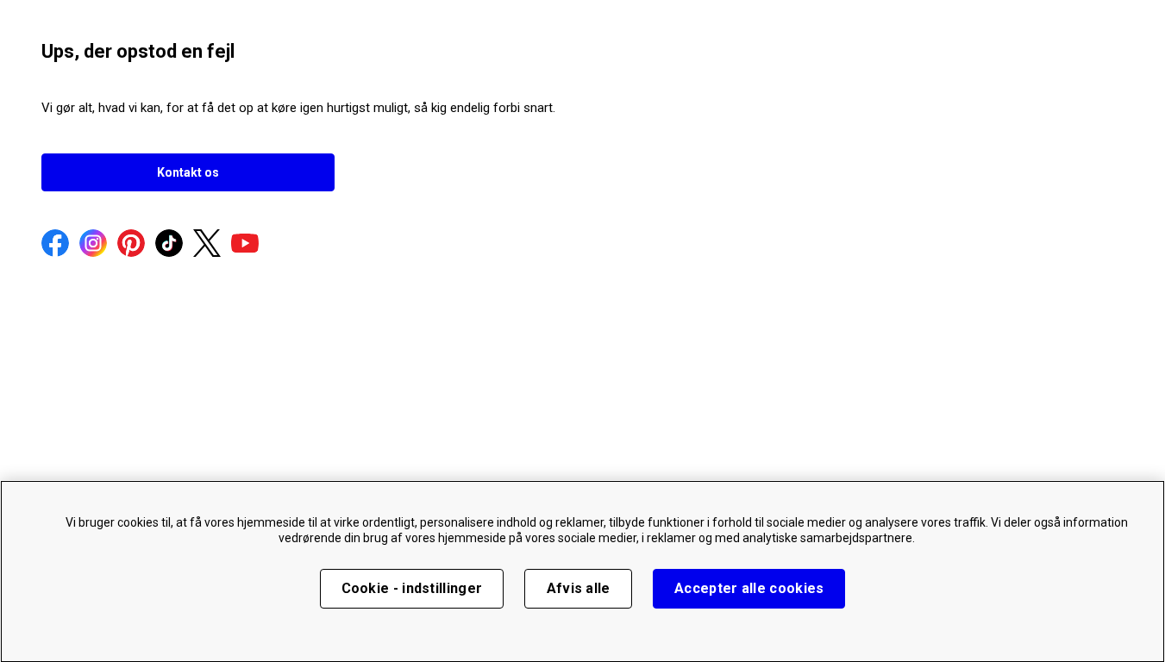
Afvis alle (579, 588)
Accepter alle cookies (749, 588)
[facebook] (55, 244)
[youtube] (245, 244)
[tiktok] (169, 244)
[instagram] (93, 244)
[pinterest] (131, 244)
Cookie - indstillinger (412, 588)
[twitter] (207, 244)
